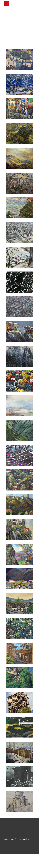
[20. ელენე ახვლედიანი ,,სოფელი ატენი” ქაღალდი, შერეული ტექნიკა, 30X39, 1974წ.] (19, 579)
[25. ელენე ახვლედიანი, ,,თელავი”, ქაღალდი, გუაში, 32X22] (19, 654)
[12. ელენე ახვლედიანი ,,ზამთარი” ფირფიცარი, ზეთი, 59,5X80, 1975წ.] (19, 332)
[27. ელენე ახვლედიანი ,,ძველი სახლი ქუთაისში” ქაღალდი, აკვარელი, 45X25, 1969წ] (19, 703)
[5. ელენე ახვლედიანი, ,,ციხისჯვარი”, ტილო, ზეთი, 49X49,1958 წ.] (19, 159)
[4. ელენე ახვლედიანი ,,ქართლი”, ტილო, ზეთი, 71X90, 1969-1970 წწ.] (19, 134)
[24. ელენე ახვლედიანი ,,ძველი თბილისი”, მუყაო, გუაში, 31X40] (19, 480)
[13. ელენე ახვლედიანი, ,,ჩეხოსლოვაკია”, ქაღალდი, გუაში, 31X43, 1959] (19, 357)
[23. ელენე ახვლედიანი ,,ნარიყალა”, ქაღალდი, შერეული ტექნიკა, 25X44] (19, 505)
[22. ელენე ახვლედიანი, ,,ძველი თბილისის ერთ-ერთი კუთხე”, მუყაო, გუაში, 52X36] (19, 530)
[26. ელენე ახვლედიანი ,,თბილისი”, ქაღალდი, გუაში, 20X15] (19, 678)
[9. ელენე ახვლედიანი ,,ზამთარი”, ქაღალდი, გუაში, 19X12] (19, 258)
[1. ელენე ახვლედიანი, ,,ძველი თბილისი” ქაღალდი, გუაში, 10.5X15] (19, 60)
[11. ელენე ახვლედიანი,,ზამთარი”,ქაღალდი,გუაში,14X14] (19, 307)
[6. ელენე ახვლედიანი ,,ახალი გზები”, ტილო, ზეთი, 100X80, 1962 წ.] (19, 184)
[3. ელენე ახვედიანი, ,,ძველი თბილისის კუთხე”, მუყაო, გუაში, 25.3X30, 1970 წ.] (19, 109)
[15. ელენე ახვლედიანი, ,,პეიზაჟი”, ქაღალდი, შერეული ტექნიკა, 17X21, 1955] (19, 406)
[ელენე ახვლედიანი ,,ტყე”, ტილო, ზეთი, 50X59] (19, 753)
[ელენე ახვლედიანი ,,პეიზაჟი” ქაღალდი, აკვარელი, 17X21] (19, 728)
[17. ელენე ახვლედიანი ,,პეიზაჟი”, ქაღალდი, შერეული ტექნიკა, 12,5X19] (19, 456)
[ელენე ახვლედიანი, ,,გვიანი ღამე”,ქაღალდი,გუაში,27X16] (19, 777)
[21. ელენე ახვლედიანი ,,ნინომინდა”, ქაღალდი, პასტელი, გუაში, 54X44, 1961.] (19, 555)
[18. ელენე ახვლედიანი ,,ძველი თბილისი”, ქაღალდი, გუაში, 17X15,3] (19, 629)
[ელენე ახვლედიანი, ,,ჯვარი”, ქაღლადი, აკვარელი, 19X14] (19, 802)
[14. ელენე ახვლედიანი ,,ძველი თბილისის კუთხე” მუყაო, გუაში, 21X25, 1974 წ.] (19, 381)
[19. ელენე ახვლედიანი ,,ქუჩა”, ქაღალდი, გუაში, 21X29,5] (19, 604)
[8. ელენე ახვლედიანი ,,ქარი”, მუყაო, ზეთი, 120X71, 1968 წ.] (19, 233)
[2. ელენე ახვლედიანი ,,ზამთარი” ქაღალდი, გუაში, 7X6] (19, 85)
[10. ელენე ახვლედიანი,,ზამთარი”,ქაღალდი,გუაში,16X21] (19, 283)
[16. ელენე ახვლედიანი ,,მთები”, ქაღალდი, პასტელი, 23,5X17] (19, 431)
